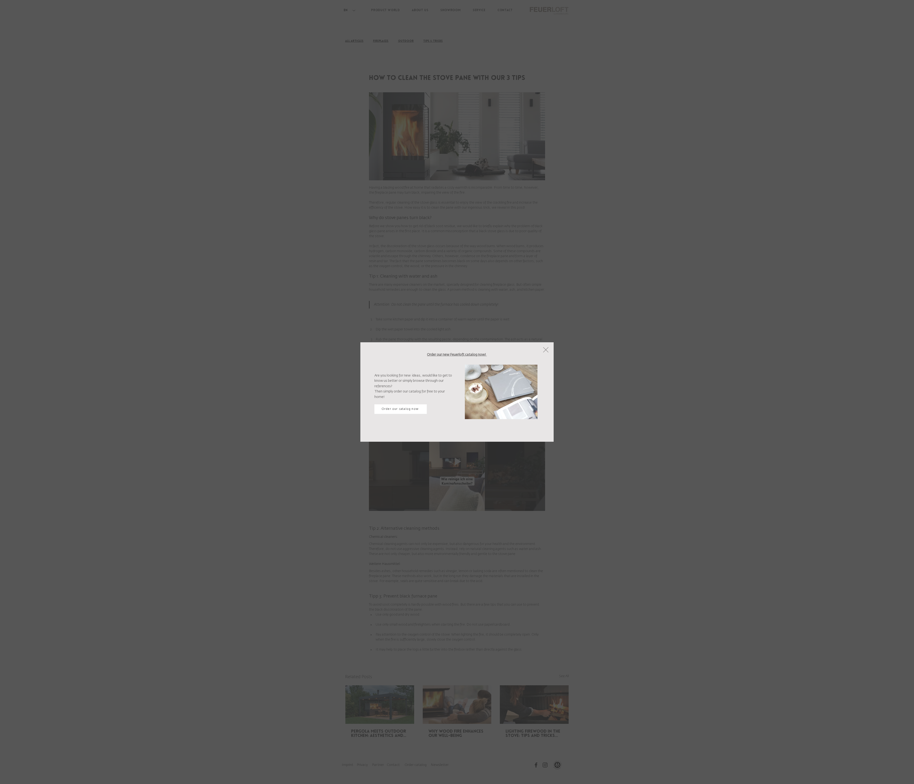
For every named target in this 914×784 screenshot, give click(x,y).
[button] (545, 350)
